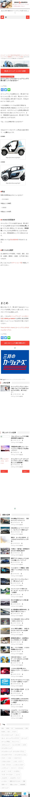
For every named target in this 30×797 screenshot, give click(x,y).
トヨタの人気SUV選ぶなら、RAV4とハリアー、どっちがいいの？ (20, 670)
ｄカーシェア (5, 788)
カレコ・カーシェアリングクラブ (10, 738)
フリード (13, 768)
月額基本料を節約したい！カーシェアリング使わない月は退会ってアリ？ (19, 448)
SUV (9, 731)
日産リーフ (4, 784)
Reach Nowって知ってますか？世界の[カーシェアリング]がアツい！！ (26, 471)
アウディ (14, 731)
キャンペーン (15, 741)
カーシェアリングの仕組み (7, 76)
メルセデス (4, 778)
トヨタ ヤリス (17, 758)
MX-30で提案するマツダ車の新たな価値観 (19, 601)
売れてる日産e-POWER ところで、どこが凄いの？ (20, 690)
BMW (7, 728)
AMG (3, 728)
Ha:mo (7, 379)
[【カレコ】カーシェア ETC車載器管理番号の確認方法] (5, 436)
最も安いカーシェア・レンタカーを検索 (15, 71)
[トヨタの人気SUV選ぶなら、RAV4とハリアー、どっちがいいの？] (5, 670)
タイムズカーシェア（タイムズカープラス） (13, 751)
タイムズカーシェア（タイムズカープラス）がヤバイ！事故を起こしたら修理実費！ (19, 461)
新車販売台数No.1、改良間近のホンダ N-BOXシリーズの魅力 (20, 639)
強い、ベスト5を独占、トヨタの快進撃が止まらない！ (20, 648)
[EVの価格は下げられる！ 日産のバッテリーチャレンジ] (5, 520)
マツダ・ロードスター (7, 774)
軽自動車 (22, 784)
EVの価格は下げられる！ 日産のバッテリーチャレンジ (20, 519)
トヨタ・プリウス (6, 765)
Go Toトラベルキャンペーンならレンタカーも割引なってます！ (20, 681)
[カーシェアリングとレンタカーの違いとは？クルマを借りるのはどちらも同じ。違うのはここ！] (5, 388)
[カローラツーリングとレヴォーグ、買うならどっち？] (5, 581)
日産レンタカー (14, 784)
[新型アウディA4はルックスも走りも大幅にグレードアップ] (5, 560)
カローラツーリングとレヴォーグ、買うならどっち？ (19, 580)
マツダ (9, 771)
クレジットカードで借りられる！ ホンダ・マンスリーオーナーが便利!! (20, 590)
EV (12, 728)
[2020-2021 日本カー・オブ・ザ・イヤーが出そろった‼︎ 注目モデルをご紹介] (5, 659)
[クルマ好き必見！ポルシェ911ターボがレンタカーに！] (5, 621)
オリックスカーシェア (7, 735)
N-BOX (3, 731)
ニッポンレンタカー (18, 765)
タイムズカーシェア (7, 748)
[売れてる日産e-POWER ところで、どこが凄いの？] (5, 691)
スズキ (24, 745)
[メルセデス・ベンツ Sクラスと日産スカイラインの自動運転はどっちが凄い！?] (5, 712)
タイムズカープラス (20, 379)
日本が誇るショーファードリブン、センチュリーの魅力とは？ (19, 529)
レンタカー (4, 781)
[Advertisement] (15, 36)
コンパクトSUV (16, 745)
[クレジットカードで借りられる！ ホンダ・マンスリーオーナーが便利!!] (5, 591)
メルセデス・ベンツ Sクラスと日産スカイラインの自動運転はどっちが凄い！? (19, 712)
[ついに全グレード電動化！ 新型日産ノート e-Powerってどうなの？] (5, 570)
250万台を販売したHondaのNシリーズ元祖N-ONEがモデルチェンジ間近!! (20, 700)
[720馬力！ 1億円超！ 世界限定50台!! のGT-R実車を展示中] (5, 551)
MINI (27, 728)
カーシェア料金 (6, 741)
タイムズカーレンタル (20, 755)
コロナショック (6, 745)
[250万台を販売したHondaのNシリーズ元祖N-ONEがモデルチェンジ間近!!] (5, 701)
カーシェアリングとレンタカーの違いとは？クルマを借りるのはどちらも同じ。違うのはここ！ (19, 389)
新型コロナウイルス (15, 781)
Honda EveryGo (19, 728)
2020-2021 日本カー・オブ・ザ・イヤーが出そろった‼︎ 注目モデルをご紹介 (19, 659)
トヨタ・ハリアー (18, 761)
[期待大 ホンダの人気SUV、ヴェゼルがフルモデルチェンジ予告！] (5, 539)
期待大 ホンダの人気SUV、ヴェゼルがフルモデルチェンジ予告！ (19, 539)
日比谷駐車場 (14, 240)
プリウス (20, 768)
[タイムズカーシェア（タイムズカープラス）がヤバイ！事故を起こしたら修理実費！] (5, 461)
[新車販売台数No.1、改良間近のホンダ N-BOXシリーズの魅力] (5, 640)
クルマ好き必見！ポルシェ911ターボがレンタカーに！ (20, 620)
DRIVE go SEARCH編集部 (17, 396)
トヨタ (9, 758)
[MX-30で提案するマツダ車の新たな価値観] (5, 602)
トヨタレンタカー (6, 761)
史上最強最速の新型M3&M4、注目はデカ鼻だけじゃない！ (20, 610)
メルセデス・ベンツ (15, 778)
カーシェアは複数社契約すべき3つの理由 (5, 471)
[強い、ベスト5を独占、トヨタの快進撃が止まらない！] (5, 649)
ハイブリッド (5, 768)
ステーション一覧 (16, 263)
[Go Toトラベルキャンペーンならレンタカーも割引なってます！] (5, 682)
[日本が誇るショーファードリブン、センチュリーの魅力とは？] (5, 530)
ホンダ (3, 771)
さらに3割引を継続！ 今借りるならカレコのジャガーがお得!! (20, 629)
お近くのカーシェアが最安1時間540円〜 (15, 343)
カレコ (17, 735)
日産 (24, 781)
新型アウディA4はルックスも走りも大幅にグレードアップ (20, 559)
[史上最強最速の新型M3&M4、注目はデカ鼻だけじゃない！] (5, 611)
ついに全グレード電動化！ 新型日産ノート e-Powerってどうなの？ (20, 570)
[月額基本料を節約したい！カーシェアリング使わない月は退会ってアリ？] (5, 448)
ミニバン (18, 774)
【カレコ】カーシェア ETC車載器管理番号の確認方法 (19, 437)
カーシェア (12, 379)
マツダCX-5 (16, 771)
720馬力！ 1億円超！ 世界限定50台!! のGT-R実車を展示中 (20, 550)
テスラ (3, 758)
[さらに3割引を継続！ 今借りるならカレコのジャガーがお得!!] (5, 630)
